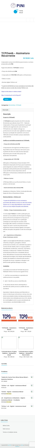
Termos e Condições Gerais (10, 432)
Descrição (5, 110)
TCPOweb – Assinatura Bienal (9, 328)
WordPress (17, 446)
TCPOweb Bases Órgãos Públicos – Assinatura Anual (9, 353)
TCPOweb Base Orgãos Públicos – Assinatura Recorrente (26, 353)
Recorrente (12, 105)
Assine (6, 99)
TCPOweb (18, 105)
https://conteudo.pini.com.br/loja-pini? (11, 95)
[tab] (5, 109)
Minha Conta (6, 425)
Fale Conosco (6, 429)
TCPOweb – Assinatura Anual (26, 328)
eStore (22, 445)
